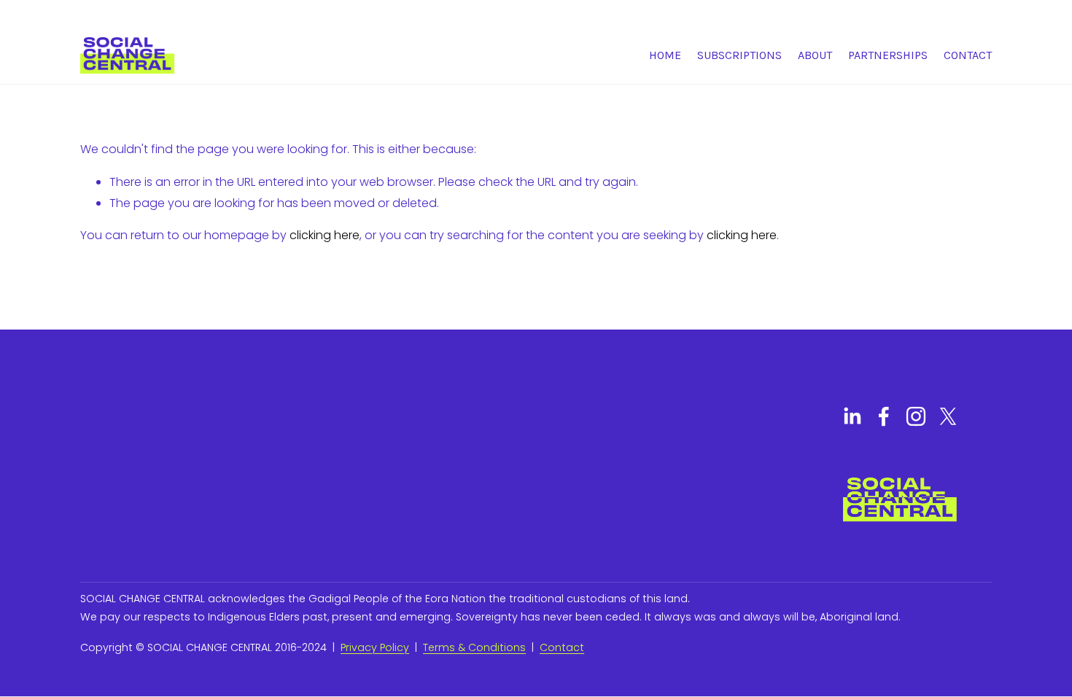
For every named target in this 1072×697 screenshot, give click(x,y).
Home (665, 55)
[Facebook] (884, 416)
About (815, 55)
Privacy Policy (375, 647)
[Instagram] (916, 416)
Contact (968, 55)
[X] (948, 416)
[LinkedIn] (852, 416)
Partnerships (888, 55)
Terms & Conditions (474, 647)
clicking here (325, 235)
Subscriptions (739, 55)
